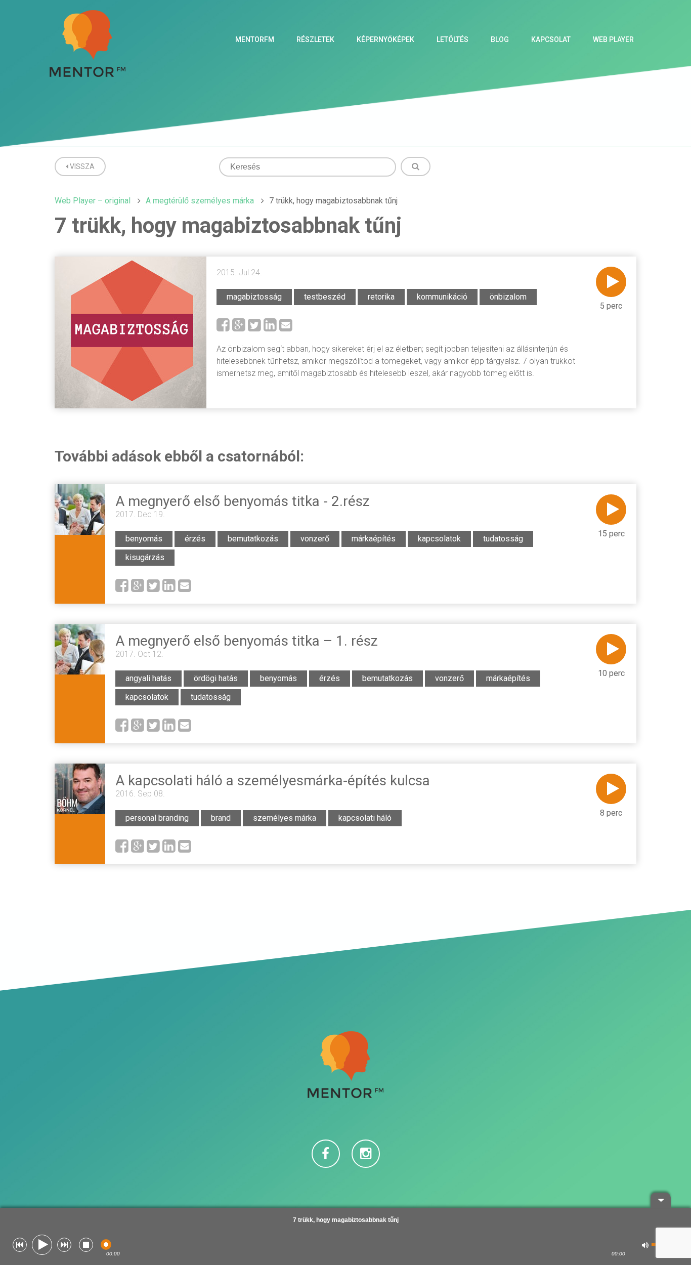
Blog (500, 39)
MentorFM (254, 39)
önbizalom (508, 297)
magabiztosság (254, 297)
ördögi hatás (216, 678)
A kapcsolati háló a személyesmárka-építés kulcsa (272, 780)
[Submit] (415, 166)
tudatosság (503, 538)
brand (221, 818)
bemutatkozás (253, 538)
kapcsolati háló (365, 818)
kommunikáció (442, 297)
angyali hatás (148, 678)
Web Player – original (93, 200)
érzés (195, 538)
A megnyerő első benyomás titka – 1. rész (246, 640)
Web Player (613, 39)
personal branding (157, 818)
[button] (20, 1245)
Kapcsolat (551, 39)
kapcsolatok (439, 538)
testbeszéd (325, 297)
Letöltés (452, 39)
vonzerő (314, 538)
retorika (381, 297)
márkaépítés (374, 538)
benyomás (143, 538)
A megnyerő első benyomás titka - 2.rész (242, 501)
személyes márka (284, 818)
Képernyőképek (385, 39)
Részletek (315, 39)
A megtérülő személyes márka (200, 200)
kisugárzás (144, 557)
